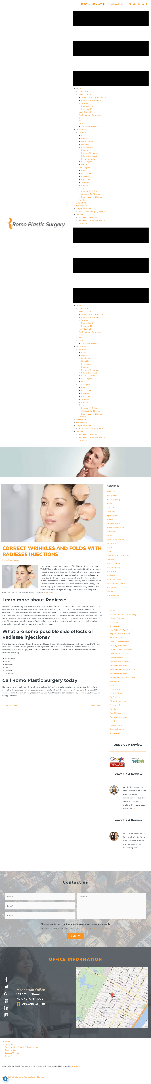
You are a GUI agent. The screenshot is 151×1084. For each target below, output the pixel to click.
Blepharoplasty (113, 499)
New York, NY (92, 4)
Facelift (110, 519)
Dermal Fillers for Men (119, 642)
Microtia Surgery (116, 618)
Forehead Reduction (118, 665)
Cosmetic (111, 511)
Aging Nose (112, 495)
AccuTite (111, 491)
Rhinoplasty (112, 587)
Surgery (110, 591)
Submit (75, 936)
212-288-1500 (114, 4)
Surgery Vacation (12, 1053)
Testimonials (10, 1050)
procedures (10, 1044)
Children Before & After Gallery (122, 614)
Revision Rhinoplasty (116, 583)
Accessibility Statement (12, 1077)
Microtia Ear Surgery (116, 539)
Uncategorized (113, 595)
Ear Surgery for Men (118, 645)
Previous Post (10, 706)
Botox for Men (115, 638)
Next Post (96, 706)
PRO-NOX (111, 571)
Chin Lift (111, 507)
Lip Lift (110, 535)
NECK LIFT (112, 547)
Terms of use (29, 1077)
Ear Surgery (114, 697)
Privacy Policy (84, 928)
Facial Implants (116, 713)
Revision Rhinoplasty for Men (122, 669)
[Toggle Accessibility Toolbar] (5, 1079)
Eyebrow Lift (112, 515)
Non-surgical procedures (118, 555)
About (7, 1041)
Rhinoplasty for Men (118, 674)
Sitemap (40, 1077)
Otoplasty (111, 559)
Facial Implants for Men (119, 661)
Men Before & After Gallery (121, 630)
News (109, 551)
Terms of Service (98, 928)
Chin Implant (115, 689)
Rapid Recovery (114, 579)
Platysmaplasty (113, 567)
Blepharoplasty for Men (119, 634)
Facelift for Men (116, 658)
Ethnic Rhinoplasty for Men (121, 649)
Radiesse (17, 560)
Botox (109, 503)
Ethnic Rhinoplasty (117, 701)
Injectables (7, 560)
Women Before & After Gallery (122, 677)
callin (81, 693)
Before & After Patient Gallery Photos (21, 1047)
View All (112, 610)
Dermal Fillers (115, 693)
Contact (8, 1056)
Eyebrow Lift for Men (118, 654)
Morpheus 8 (112, 543)
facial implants (113, 523)
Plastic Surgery (113, 563)
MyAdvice (76, 1066)
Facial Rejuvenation (115, 527)
